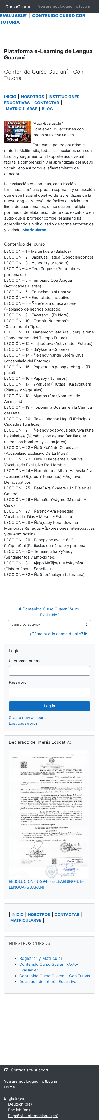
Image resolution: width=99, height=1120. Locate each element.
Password (18, 682)
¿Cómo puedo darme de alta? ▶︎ (58, 633)
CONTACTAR (47, 102)
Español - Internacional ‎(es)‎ (33, 1115)
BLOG (48, 108)
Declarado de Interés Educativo (47, 981)
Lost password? (23, 723)
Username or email (26, 660)
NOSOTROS (32, 96)
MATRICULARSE (21, 108)
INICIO (10, 96)
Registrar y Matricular (40, 958)
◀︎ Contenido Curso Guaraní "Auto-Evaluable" (49, 612)
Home (9, 1087)
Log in (85, 6)
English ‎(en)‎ (15, 1098)
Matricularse (34, 229)
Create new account (27, 717)
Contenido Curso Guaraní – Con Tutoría (54, 976)
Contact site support (29, 1070)
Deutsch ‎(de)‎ (20, 1104)
